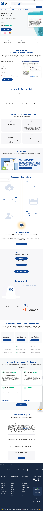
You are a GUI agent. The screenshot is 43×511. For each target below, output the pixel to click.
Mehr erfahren (6, 29)
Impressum (17, 509)
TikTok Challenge (25, 497)
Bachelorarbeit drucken (21, 271)
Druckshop (2, 479)
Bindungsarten (3, 499)
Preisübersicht (13, 479)
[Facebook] (33, 501)
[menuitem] (2, 509)
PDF (12, 485)
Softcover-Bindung (4, 493)
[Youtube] (38, 501)
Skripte (12, 483)
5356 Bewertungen (37, 492)
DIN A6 (12, 493)
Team (23, 489)
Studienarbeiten (4, 476)
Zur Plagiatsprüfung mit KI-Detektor (25, 167)
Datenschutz (13, 509)
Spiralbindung (3, 497)
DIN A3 (12, 487)
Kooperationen (24, 495)
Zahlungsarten (24, 483)
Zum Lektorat (21, 264)
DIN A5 (12, 491)
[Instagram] (35, 501)
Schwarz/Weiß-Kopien (15, 497)
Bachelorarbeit (3, 481)
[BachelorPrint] (4, 5)
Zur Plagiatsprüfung (21, 258)
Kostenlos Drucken (25, 499)
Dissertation (3, 485)
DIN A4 (12, 489)
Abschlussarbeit (3, 487)
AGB (5, 509)
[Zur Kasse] (41, 4)
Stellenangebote (24, 493)
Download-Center (25, 485)
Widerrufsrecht (9, 509)
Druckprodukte (14, 476)
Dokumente (13, 481)
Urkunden (13, 499)
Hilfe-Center (40, 0)
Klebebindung (3, 495)
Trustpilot (20, 367)
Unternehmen (25, 476)
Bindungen (2, 489)
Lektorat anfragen (26, 428)
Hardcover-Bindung (4, 491)
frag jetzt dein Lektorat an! (31, 105)
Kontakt (35, 0)
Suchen (31, 0)
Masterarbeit (3, 483)
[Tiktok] (39, 501)
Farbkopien (13, 495)
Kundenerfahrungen (25, 487)
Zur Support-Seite (21, 457)
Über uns (23, 491)
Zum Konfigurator (21, 243)
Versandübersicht (25, 481)
